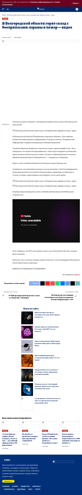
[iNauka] (41, 9)
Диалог (77, 274)
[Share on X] (7, 32)
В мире (5, 18)
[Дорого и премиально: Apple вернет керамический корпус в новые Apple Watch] (27, 346)
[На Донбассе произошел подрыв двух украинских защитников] (31, 426)
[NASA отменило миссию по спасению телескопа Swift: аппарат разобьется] (27, 317)
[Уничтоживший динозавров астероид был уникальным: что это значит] (27, 360)
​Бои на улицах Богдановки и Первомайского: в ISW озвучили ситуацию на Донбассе (71, 438)
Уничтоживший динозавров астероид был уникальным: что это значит (47, 357)
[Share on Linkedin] (23, 32)
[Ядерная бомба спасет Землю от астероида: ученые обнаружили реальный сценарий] (27, 375)
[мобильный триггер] (4, 9)
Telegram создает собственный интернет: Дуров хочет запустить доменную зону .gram (47, 386)
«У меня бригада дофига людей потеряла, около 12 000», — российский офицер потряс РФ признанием (9, 439)
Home (4, 15)
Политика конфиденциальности (41, 2)
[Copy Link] (46, 32)
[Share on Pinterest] (15, 32)
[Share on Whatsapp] (19, 32)
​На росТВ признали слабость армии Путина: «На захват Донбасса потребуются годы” (50, 438)
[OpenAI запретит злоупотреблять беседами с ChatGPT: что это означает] (27, 332)
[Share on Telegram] (38, 32)
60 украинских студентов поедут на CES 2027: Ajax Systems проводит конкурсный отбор (47, 400)
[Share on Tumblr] (27, 32)
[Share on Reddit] (30, 32)
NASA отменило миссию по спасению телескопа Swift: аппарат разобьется (47, 314)
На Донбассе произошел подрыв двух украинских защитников (30, 437)
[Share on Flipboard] (11, 32)
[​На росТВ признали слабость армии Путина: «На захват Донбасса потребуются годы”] (51, 426)
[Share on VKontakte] (34, 32)
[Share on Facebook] (3, 32)
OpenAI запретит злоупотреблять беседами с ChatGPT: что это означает (47, 329)
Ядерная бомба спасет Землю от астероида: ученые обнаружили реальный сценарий (46, 372)
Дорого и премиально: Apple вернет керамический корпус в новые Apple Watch (47, 343)
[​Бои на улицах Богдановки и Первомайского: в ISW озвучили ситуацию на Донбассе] (71, 426)
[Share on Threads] (42, 32)
